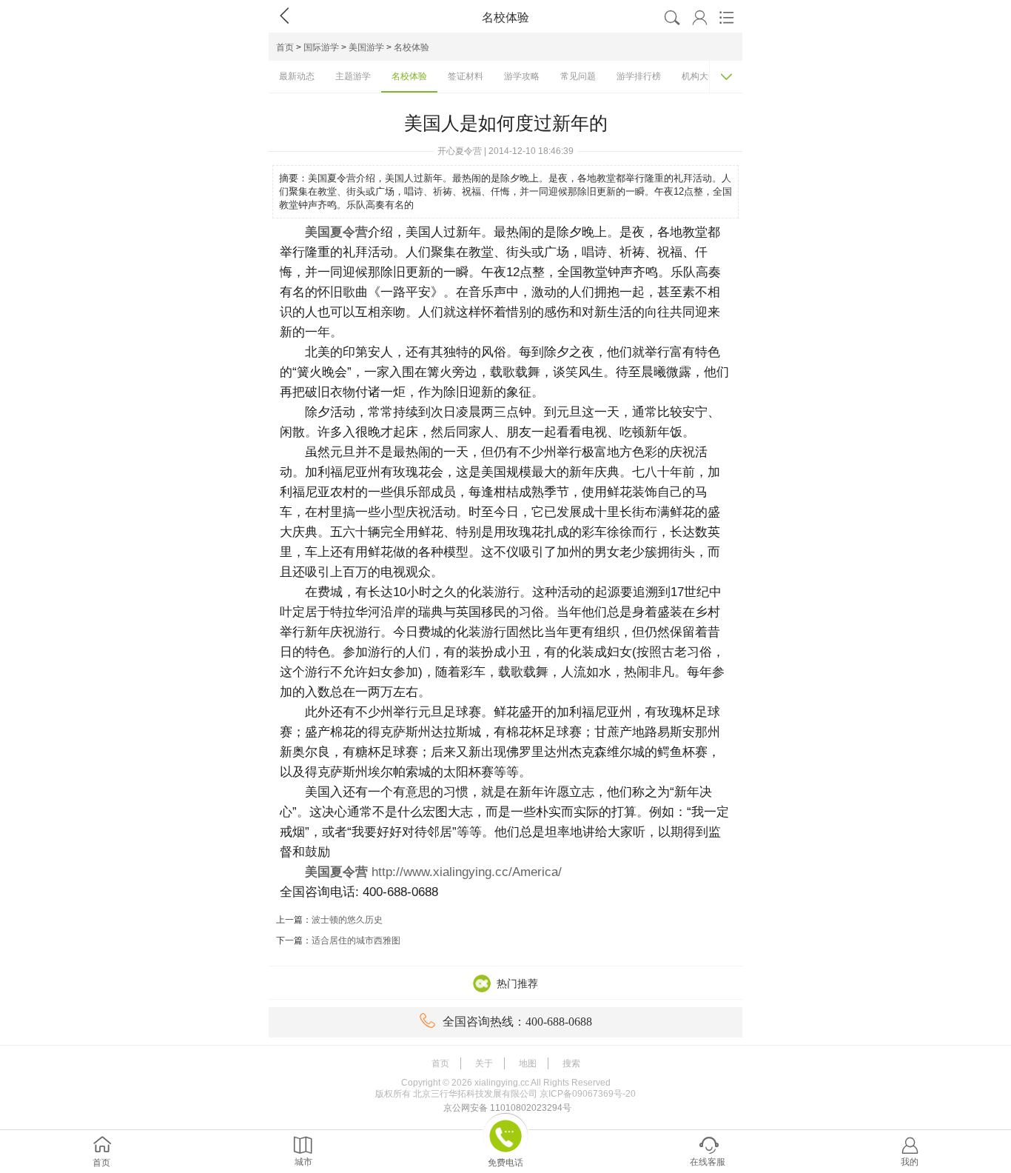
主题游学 (353, 76)
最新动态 (297, 76)
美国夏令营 (336, 232)
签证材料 (465, 76)
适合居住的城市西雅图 (356, 940)
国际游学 (321, 47)
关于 (484, 1063)
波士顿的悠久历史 (347, 920)
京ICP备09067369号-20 (588, 1094)
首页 (285, 47)
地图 (528, 1063)
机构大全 (699, 76)
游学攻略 (522, 76)
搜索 (571, 1063)
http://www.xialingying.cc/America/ (467, 872)
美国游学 (366, 47)
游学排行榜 (639, 76)
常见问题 (578, 76)
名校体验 (411, 47)
